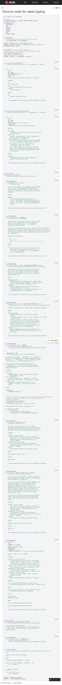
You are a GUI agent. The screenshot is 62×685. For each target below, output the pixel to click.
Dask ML (45, 2)
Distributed (35, 2)
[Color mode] (56, 8)
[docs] (56, 61)
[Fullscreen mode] (53, 8)
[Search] (59, 8)
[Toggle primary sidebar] (2, 7)
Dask (25, 2)
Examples (56, 2)
